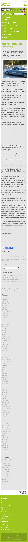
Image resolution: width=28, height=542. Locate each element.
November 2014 (6, 431)
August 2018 (5, 344)
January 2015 (5, 427)
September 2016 (6, 389)
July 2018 (4, 346)
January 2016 (5, 404)
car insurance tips (6, 467)
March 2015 (5, 423)
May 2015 (4, 420)
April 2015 (4, 422)
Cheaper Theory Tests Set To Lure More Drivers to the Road (13, 240)
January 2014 (5, 449)
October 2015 (5, 410)
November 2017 (6, 361)
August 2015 (5, 414)
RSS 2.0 (12, 259)
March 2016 (5, 400)
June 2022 (4, 326)
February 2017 (5, 379)
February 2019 (5, 332)
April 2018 (4, 352)
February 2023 (5, 324)
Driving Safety (5, 471)
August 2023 (5, 315)
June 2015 (4, 418)
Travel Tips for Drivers (7, 483)
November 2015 (6, 408)
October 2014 (5, 433)
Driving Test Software (5, 529)
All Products (3, 531)
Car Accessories (6, 463)
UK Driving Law (5, 485)
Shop (2, 509)
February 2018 (5, 356)
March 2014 (5, 445)
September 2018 (6, 342)
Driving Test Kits (4, 527)
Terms (2, 513)
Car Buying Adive (6, 465)
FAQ (2, 507)
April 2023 (4, 321)
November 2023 (6, 311)
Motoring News (5, 481)
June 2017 (4, 371)
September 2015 (6, 412)
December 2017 (6, 359)
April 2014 (4, 443)
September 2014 (6, 435)
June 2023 (4, 319)
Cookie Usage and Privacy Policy (8, 514)
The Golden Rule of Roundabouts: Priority (12, 279)
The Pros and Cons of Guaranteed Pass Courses (10, 244)
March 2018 (5, 354)
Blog (5, 37)
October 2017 (5, 363)
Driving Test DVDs (5, 525)
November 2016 (6, 385)
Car (3, 461)
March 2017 (5, 377)
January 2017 (5, 381)
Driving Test (5, 473)
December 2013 (6, 451)
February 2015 (5, 425)
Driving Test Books (5, 524)
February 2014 (5, 447)
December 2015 (6, 406)
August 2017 (5, 367)
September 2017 (6, 365)
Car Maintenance (6, 469)
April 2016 (4, 398)
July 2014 (4, 439)
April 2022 (4, 330)
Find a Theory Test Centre (6, 505)
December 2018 (6, 336)
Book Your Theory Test (6, 504)
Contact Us (3, 511)
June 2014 (4, 441)
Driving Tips (5, 475)
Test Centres (3, 518)
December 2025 (6, 297)
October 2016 (5, 387)
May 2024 (4, 307)
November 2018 (6, 338)
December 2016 (6, 383)
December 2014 (6, 429)
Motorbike (4, 479)
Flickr (8, 229)
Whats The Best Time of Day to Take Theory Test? (11, 242)
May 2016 (4, 396)
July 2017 (4, 369)
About (2, 502)
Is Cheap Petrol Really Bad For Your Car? (9, 238)
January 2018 (5, 357)
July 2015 (4, 416)
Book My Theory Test (7, 459)
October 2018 (5, 340)
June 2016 (4, 394)
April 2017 (4, 375)
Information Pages (5, 516)
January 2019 (5, 334)
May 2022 (4, 328)
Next (24, 264)
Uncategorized (5, 487)
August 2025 (5, 301)
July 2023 (4, 317)
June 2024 (4, 305)
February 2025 (5, 303)
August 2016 (5, 390)
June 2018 (4, 348)
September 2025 (6, 299)
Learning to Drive (7, 251)
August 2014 (5, 437)
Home (2, 500)
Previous (6, 264)
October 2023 (5, 313)
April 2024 (4, 309)
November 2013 (6, 453)
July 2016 (4, 392)
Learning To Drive (10, 258)
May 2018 (4, 350)
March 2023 (5, 323)
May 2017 (4, 373)
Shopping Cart (24, 1)
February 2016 (5, 402)
